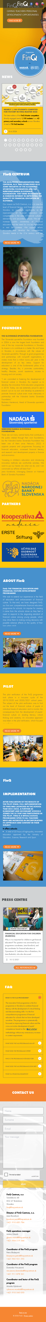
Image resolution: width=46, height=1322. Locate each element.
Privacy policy (28, 1316)
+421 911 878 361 (15, 1274)
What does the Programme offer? (18, 1051)
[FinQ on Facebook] (32, 4)
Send (23, 1184)
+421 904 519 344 (15, 1240)
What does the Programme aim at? (20, 1043)
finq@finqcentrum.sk (15, 1207)
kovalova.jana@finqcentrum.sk (19, 1219)
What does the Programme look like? (21, 1066)
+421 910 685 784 (15, 1222)
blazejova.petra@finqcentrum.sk (20, 1255)
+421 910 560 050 (15, 1292)
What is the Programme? (17, 998)
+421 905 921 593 (15, 1258)
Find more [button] (14, 20)
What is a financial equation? (16, 1074)
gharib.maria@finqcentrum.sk (18, 1237)
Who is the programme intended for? (19, 1059)
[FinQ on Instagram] (38, 4)
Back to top (23, 1312)
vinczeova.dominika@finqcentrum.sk (21, 1270)
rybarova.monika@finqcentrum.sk (20, 1289)
